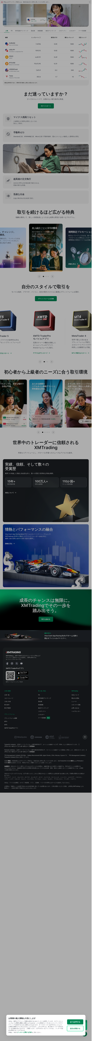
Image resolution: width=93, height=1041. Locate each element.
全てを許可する (75, 1022)
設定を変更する (75, 1028)
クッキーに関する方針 (24, 1032)
